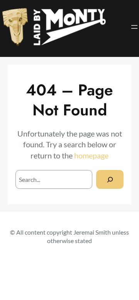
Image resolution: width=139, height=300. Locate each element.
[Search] (110, 179)
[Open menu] (134, 27)
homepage (91, 155)
